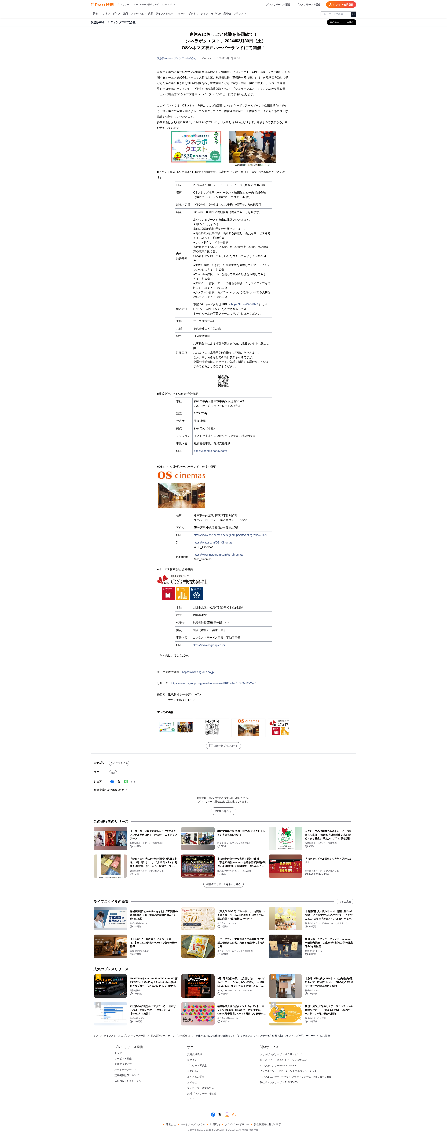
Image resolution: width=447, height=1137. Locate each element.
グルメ (116, 13)
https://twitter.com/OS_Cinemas (213, 542)
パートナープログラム (193, 1124)
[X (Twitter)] (119, 781)
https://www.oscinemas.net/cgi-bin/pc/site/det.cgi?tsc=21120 (231, 535)
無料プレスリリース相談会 (202, 1093)
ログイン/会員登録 (343, 4)
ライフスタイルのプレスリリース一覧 (124, 1035)
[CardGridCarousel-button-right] (288, 728)
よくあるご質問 (195, 1076)
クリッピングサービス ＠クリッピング (281, 1054)
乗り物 (227, 13)
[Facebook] (112, 781)
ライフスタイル (164, 13)
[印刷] (133, 781)
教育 (113, 772)
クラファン (240, 13)
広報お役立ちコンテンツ (128, 1080)
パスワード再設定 (197, 1065)
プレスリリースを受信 (308, 4)
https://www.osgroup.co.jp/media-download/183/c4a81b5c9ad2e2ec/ (213, 683)
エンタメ (105, 13)
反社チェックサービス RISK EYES (279, 1082)
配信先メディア (123, 1064)
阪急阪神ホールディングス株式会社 (176, 58)
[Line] (126, 781)
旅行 (125, 13)
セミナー (192, 1099)
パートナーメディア (126, 1069)
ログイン (192, 1060)
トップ (94, 1035)
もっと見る (345, 901)
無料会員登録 (194, 1054)
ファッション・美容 (142, 13)
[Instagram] (227, 1115)
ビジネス (193, 13)
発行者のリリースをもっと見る (223, 884)
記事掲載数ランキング (127, 1075)
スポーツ (180, 13)
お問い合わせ (223, 811)
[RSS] (234, 1115)
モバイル (216, 13)
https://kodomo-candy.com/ (210, 450)
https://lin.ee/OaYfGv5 (244, 304)
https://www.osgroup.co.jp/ (209, 645)
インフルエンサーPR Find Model (278, 1065)
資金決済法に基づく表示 (267, 1124)
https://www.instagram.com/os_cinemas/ (218, 554)
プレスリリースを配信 (278, 4)
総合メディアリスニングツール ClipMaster (283, 1060)
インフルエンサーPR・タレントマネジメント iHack (288, 1071)
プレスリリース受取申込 (200, 1087)
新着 (95, 13)
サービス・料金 (123, 1058)
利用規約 (215, 1124)
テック (204, 13)
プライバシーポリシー (237, 1124)
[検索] (353, 14)
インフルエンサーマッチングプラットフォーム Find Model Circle (295, 1076)
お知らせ (192, 1082)
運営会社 (171, 1124)
